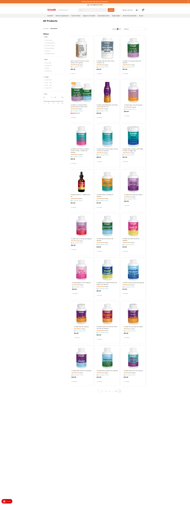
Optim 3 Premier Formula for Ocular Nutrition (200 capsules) (80, 61)
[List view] (120, 29)
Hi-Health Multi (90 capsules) (81, 326)
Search (111, 10)
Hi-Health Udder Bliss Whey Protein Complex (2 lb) (105, 61)
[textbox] (48, 97)
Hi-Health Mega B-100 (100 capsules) (81, 282)
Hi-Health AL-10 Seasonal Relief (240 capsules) (132, 61)
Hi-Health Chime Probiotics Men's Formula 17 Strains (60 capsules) (107, 149)
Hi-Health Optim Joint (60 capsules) (133, 105)
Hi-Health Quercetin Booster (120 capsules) (105, 239)
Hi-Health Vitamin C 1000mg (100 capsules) (105, 195)
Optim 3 (73, 73)
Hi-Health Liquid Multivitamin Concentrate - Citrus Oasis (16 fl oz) (107, 105)
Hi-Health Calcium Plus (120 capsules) (133, 370)
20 (116, 391)
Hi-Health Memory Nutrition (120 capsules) (107, 370)
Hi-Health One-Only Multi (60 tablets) (133, 326)
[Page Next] (119, 391)
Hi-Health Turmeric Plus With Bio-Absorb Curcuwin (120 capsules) (107, 327)
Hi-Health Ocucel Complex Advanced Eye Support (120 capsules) (107, 283)
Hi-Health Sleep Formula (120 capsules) (81, 370)
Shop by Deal (64, 10)
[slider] (44, 101)
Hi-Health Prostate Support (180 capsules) (133, 282)
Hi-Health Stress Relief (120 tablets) (133, 194)
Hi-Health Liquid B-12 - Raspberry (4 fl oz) (80, 195)
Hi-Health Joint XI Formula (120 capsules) (81, 238)
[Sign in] (137, 10)
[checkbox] (54, 40)
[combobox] (92, 10)
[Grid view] (117, 29)
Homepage (46, 28)
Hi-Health (100, 73)
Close (188, 1)
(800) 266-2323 (129, 10)
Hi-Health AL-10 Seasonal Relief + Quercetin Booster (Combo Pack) (79, 105)
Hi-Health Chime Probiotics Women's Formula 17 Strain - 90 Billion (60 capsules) (80, 150)
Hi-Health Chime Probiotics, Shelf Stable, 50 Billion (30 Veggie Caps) (133, 149)
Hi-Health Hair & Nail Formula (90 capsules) (131, 239)
